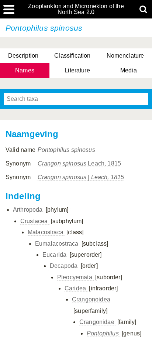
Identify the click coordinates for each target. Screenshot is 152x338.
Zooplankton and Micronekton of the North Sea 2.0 (76, 9)
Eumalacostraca (57, 243)
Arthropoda (28, 209)
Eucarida (55, 255)
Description (23, 55)
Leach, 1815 (79, 163)
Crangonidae (97, 322)
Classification (72, 55)
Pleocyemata (75, 277)
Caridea (76, 288)
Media (128, 70)
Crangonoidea (91, 299)
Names (24, 70)
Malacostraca (46, 232)
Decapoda (64, 266)
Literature (77, 70)
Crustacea (34, 221)
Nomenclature (125, 55)
